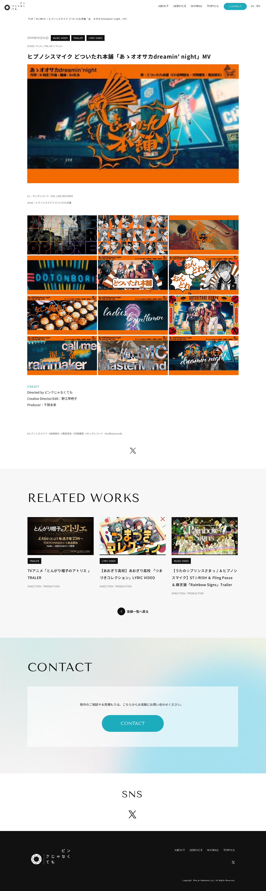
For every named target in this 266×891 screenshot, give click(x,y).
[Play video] (133, 123)
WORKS (41, 18)
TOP (30, 18)
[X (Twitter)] (133, 451)
